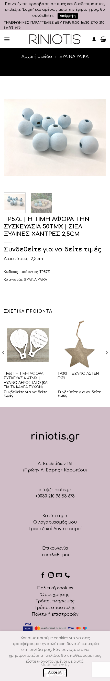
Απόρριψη (68, 16)
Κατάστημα (55, 516)
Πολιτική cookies (55, 588)
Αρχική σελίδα (36, 56)
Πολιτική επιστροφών (55, 614)
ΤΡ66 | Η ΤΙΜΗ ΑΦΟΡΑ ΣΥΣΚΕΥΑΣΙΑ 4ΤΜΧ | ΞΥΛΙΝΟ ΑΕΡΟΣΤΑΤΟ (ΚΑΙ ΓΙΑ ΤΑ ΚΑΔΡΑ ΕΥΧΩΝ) (26, 380)
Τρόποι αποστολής (55, 607)
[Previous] (12, 137)
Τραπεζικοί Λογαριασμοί (55, 529)
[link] (55, 39)
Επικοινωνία (55, 548)
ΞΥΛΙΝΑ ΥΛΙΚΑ (74, 56)
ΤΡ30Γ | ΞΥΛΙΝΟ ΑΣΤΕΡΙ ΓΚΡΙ (78, 376)
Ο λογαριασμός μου (55, 522)
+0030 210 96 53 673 (55, 496)
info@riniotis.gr (55, 490)
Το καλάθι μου (55, 555)
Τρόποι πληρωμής (55, 601)
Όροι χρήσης (55, 594)
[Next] (97, 137)
